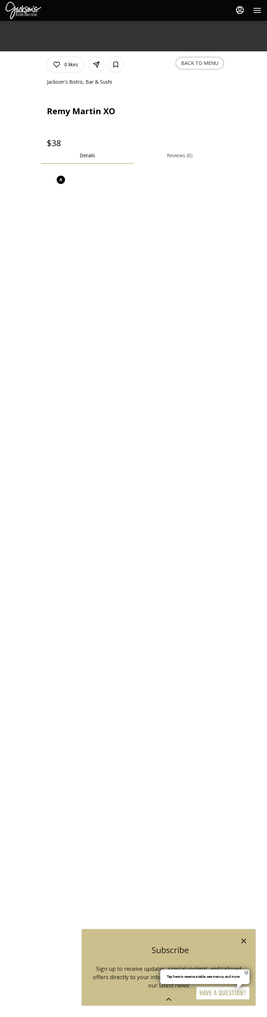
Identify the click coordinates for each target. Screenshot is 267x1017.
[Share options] (96, 64)
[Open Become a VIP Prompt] (168, 999)
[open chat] (223, 993)
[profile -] (240, 10)
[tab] (87, 155)
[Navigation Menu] (257, 10)
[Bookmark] (115, 64)
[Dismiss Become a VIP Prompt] (243, 941)
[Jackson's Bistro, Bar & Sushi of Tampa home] (37, 10)
